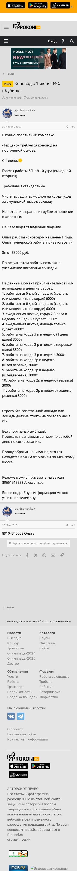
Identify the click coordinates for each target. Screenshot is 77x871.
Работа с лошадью (54, 676)
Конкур (13, 643)
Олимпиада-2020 (21, 658)
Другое (13, 663)
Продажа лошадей (22, 697)
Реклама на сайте (21, 734)
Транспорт (15, 686)
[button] (6, 41)
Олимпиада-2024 (21, 653)
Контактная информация (27, 739)
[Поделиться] (67, 127)
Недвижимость (19, 692)
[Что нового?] (63, 41)
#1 (73, 126)
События (46, 686)
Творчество (48, 697)
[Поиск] (71, 41)
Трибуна (45, 681)
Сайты (44, 648)
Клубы (44, 638)
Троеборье (15, 648)
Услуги (12, 676)
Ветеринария (50, 692)
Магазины (47, 643)
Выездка (14, 638)
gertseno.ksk (14, 98)
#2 (73, 525)
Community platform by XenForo (38, 621)
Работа (13, 681)
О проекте (15, 729)
